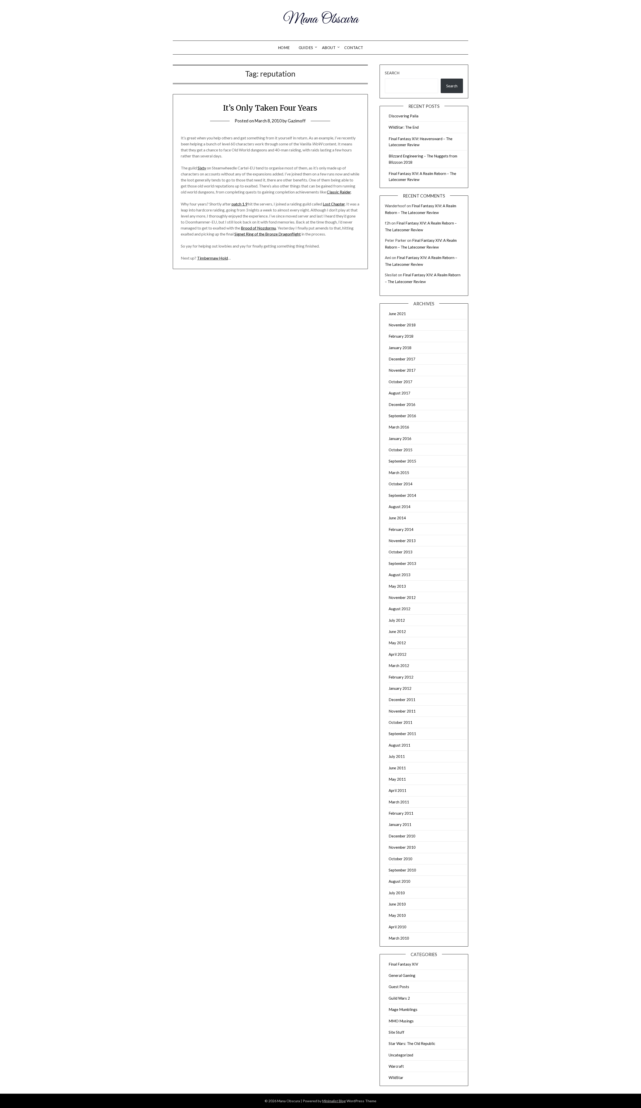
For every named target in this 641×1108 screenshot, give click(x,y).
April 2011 (397, 790)
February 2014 (401, 529)
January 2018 (400, 347)
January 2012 (400, 688)
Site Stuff (396, 1032)
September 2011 (402, 733)
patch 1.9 (239, 203)
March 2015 (399, 472)
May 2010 (397, 915)
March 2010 (399, 938)
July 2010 (397, 893)
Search (392, 73)
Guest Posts (399, 986)
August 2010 (399, 881)
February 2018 (401, 336)
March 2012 (399, 665)
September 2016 (402, 415)
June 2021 (397, 313)
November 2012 (402, 597)
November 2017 (402, 370)
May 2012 (397, 642)
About (329, 47)
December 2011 (402, 699)
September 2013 (402, 563)
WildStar (396, 1077)
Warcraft (396, 1066)
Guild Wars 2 (399, 998)
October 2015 (400, 450)
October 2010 (400, 858)
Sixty (202, 167)
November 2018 (402, 325)
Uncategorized (401, 1055)
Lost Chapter (334, 203)
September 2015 (402, 461)
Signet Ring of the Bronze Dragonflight (267, 234)
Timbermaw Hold (212, 258)
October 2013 (400, 552)
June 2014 (397, 518)
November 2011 (402, 711)
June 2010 (397, 904)
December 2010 (402, 836)
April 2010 (397, 927)
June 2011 (397, 768)
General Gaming (402, 975)
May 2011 (397, 779)
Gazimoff (297, 120)
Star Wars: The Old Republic (412, 1043)
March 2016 (399, 427)
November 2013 (402, 540)
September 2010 (402, 870)
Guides (306, 47)
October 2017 (400, 381)
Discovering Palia (403, 116)
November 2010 (402, 847)
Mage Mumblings (403, 1009)
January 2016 (400, 438)
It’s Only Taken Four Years (270, 108)
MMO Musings (401, 1021)
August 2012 (399, 608)
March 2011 (399, 802)
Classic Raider (339, 191)
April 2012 (397, 654)
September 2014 (402, 495)
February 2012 (401, 677)
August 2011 (399, 745)
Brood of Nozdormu (258, 228)
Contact (353, 47)
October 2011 (400, 722)
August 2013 (399, 574)
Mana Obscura (320, 20)
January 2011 (400, 824)
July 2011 (397, 756)
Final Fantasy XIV (403, 964)
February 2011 (401, 813)
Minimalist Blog (334, 1101)
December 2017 (402, 359)
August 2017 (399, 393)
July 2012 (397, 620)
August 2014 (399, 506)
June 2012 (397, 631)
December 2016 (402, 404)
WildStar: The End (404, 127)
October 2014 (400, 484)
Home (284, 47)
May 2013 (397, 586)
